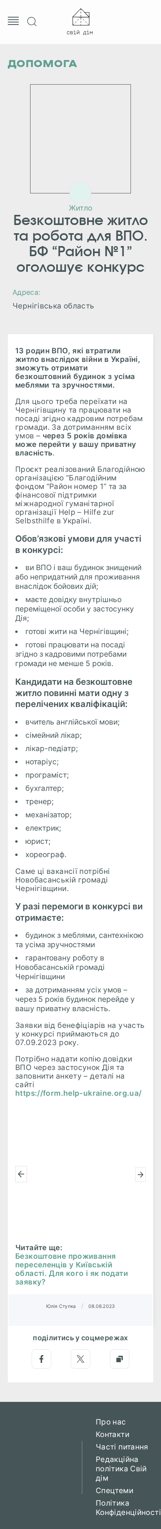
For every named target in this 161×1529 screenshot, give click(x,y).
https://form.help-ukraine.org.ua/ (78, 1093)
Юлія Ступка (61, 1306)
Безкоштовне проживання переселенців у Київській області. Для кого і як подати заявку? (71, 1269)
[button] (21, 1174)
